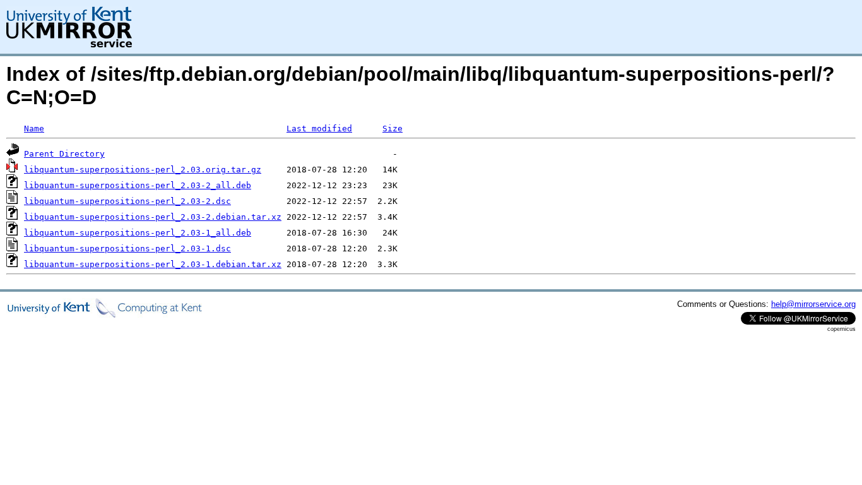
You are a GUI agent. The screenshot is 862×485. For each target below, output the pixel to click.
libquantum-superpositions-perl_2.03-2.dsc (127, 201)
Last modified (319, 128)
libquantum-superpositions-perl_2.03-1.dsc (127, 248)
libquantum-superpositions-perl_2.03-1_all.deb (137, 232)
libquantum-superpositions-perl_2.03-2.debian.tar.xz (152, 217)
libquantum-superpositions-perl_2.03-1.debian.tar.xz (152, 264)
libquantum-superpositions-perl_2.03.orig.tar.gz (142, 169)
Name (34, 128)
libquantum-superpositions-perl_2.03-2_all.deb (137, 185)
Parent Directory (64, 154)
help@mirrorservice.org (813, 304)
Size (392, 128)
